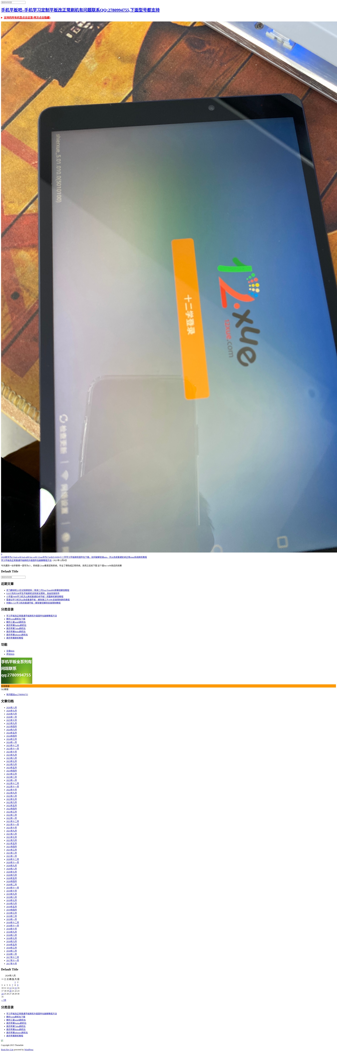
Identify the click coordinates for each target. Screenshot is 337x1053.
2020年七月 (11, 872)
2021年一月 (11, 856)
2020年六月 (11, 875)
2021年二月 (11, 853)
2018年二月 (11, 951)
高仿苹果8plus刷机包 (16, 631)
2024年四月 (11, 736)
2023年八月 (11, 758)
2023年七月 (11, 761)
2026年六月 (11, 714)
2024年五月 (11, 733)
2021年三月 (11, 850)
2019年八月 (11, 897)
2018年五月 (11, 945)
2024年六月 (11, 730)
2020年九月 (11, 866)
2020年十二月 (12, 859)
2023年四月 (11, 771)
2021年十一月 (12, 824)
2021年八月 (11, 834)
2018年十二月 (12, 922)
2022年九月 (11, 793)
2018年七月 (11, 938)
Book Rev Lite (7, 1050)
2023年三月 (11, 774)
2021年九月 (11, 831)
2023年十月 (11, 752)
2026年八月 (11, 707)
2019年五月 (11, 907)
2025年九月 (11, 723)
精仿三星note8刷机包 (16, 622)
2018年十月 (11, 929)
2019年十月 (11, 891)
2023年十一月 (12, 749)
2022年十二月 (12, 783)
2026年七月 (11, 711)
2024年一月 (11, 742)
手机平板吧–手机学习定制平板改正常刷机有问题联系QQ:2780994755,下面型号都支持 (80, 10)
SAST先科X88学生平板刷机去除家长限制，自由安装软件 (33, 593)
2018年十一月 (12, 926)
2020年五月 (11, 878)
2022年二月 (11, 815)
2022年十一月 (12, 787)
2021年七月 (11, 837)
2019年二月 (11, 916)
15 (16, 988)
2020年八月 (11, 869)
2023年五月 (11, 768)
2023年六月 (11, 764)
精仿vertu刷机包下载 (15, 619)
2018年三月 (11, 948)
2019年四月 (11, 910)
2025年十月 (11, 720)
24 (2, 994)
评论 (10, 654)
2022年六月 (11, 802)
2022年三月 (11, 812)
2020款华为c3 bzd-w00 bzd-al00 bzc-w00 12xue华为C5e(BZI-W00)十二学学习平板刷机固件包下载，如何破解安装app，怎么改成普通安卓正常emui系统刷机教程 (74, 557)
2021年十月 (11, 828)
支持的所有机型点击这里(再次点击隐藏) (27, 17)
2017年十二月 (12, 957)
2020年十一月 (12, 862)
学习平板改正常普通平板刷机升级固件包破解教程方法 (26, 560)
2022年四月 (11, 809)
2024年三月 (11, 739)
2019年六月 (11, 903)
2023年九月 (11, 755)
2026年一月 (11, 717)
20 (10, 991)
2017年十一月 (12, 960)
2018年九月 (11, 932)
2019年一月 (11, 919)
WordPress (28, 1050)
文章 (10, 651)
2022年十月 (11, 790)
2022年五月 (11, 805)
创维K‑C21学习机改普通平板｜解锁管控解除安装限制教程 (33, 603)
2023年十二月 (12, 745)
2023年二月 (11, 777)
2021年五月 (11, 843)
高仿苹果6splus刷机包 (16, 625)
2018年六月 (11, 941)
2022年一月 (11, 818)
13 (10, 988)
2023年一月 (11, 780)
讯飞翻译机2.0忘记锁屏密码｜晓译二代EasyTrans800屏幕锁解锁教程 (37, 590)
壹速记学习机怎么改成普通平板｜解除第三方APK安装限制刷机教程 (38, 600)
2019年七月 (11, 900)
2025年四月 (11, 726)
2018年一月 (11, 954)
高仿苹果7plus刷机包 (16, 628)
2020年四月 (11, 881)
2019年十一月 (12, 888)
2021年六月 (11, 840)
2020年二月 (11, 884)
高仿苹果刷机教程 (14, 638)
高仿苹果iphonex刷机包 (17, 635)
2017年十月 (11, 964)
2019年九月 (11, 894)
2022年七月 (11, 799)
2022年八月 (11, 796)
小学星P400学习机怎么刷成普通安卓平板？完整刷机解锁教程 (34, 596)
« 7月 (3, 1000)
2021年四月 (11, 847)
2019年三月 (11, 913)
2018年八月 (11, 935)
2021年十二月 (12, 821)
